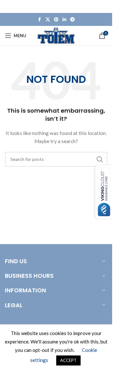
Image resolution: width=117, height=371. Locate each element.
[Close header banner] (104, 6)
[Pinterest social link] (56, 19)
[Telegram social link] (72, 19)
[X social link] (48, 19)
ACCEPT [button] (68, 360)
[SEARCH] (99, 159)
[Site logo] (56, 35)
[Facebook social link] (40, 19)
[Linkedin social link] (64, 19)
